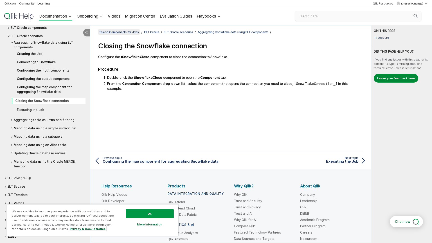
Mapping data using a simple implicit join (45, 128)
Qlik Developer (112, 201)
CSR (303, 207)
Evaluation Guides (176, 16)
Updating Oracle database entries (39, 153)
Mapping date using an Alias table (40, 145)
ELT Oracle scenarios (27, 36)
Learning (44, 3)
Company (307, 194)
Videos (114, 16)
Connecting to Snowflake (36, 62)
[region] (92, 220)
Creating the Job (30, 54)
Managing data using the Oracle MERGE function (44, 164)
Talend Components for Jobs (119, 32)
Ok (150, 213)
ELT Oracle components (29, 27)
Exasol (12, 236)
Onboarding (87, 16)
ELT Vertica (15, 203)
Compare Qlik (244, 226)
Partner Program (313, 226)
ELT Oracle (151, 32)
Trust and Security (248, 201)
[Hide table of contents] (86, 32)
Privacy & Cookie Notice (88, 229)
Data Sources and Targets (254, 239)
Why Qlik (241, 194)
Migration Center (140, 16)
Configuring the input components (43, 70)
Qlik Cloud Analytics (183, 233)
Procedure (382, 37)
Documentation (53, 16)
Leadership (309, 201)
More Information (149, 224)
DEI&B (304, 213)
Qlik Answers (178, 239)
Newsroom (308, 239)
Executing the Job (30, 110)
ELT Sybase (16, 186)
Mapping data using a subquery (38, 136)
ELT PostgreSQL (19, 178)
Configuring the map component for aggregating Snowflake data (44, 89)
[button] (415, 16)
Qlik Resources (383, 3)
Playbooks (206, 16)
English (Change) (412, 3)
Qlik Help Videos (114, 194)
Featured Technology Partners (257, 232)
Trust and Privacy (247, 207)
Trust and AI (243, 213)
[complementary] (401, 134)
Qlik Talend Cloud (181, 208)
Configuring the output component (43, 79)
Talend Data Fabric (182, 214)
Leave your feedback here (396, 78)
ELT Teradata (17, 195)
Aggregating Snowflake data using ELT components (43, 44)
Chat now (402, 221)
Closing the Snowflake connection (42, 101)
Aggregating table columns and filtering (44, 120)
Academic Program (315, 220)
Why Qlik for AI (245, 220)
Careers (306, 232)
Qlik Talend (176, 202)
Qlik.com (10, 3)
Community (27, 3)
